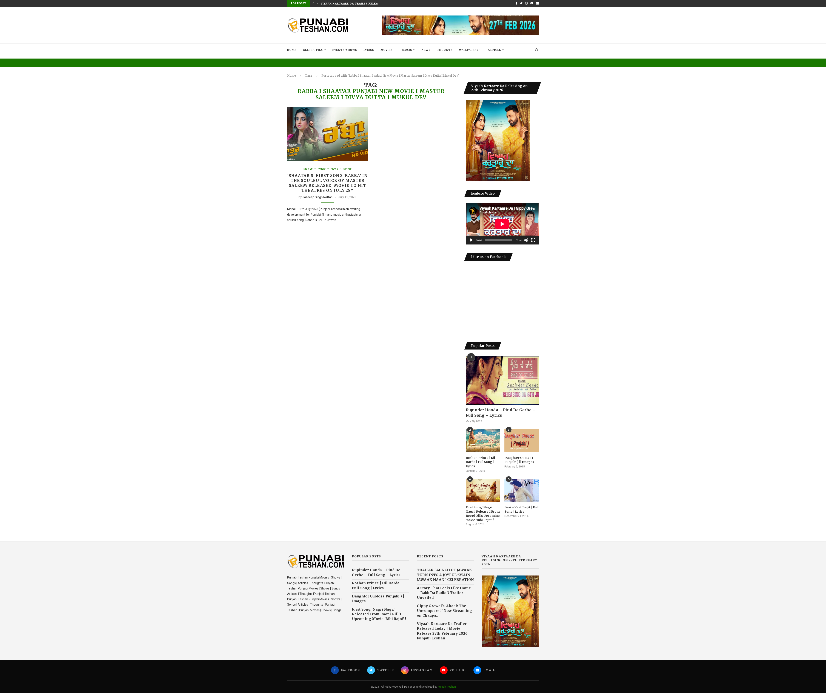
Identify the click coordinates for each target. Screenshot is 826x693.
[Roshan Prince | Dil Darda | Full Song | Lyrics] (483, 440)
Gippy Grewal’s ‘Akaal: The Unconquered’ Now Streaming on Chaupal (444, 611)
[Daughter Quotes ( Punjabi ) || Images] (521, 440)
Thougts (445, 49)
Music (407, 49)
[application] (502, 223)
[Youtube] (531, 3)
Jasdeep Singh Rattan (317, 197)
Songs (347, 168)
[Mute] (526, 240)
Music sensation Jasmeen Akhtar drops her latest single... (372, 3)
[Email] (537, 3)
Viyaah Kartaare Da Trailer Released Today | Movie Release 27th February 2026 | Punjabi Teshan (443, 631)
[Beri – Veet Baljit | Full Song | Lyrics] (521, 490)
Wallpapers (468, 49)
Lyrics (369, 49)
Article (494, 49)
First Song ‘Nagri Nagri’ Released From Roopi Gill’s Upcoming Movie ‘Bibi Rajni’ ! (483, 513)
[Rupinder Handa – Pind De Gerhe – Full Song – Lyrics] (502, 380)
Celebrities (313, 49)
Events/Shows (344, 49)
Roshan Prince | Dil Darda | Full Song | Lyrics (480, 462)
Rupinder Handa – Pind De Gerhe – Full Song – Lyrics (500, 412)
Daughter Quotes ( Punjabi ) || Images (519, 460)
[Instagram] (526, 3)
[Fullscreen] (533, 240)
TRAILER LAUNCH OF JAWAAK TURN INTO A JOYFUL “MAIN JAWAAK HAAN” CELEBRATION (445, 575)
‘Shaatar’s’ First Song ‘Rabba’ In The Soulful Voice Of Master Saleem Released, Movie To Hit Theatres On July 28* (327, 183)
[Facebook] (516, 3)
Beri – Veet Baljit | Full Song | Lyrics (521, 509)
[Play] (471, 240)
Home (291, 49)
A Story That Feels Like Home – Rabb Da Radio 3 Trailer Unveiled (444, 593)
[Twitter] (521, 3)
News (426, 49)
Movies (387, 49)
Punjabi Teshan (447, 686)
